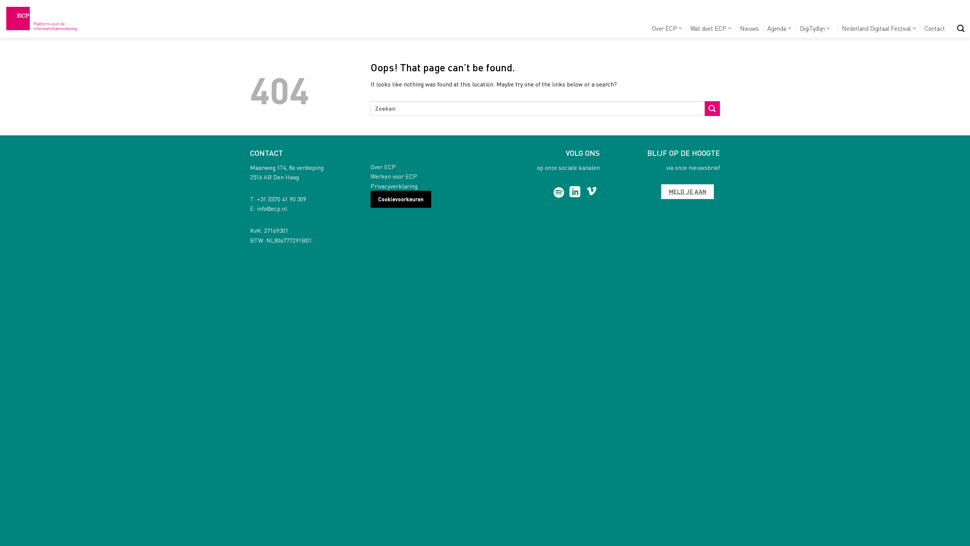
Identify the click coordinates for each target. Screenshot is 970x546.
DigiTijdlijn (812, 28)
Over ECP (664, 28)
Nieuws (749, 28)
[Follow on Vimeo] (591, 193)
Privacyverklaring (394, 186)
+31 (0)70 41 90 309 (281, 199)
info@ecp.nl (272, 208)
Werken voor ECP (394, 176)
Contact (935, 28)
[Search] (960, 28)
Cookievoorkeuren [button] (401, 199)
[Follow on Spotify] (559, 193)
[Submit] (712, 108)
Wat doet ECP (708, 28)
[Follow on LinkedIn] (574, 193)
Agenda (776, 28)
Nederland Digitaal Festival (876, 28)
